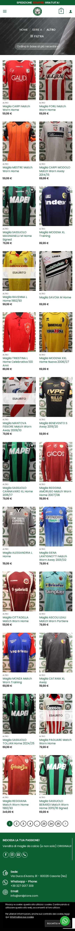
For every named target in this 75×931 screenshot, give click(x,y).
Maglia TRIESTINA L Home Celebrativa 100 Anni (18, 361)
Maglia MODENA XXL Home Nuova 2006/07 (54, 360)
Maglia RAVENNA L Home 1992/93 (15, 299)
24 (51, 823)
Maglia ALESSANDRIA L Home (17, 554)
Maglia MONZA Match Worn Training (17, 680)
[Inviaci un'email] (18, 855)
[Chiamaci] (25, 855)
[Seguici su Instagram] (12, 855)
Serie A (37, 30)
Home (24, 30)
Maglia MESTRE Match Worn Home (17, 169)
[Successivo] (65, 824)
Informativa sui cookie (22, 917)
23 (43, 823)
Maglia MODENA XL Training (52, 234)
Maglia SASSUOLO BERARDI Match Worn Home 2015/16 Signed (54, 804)
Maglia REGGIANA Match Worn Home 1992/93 (16, 804)
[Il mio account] (70, 11)
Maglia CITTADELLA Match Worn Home (16, 619)
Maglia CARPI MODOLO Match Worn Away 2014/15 (54, 171)
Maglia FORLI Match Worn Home (52, 108)
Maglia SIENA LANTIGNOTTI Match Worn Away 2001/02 (53, 556)
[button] (5, 11)
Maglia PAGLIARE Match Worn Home (55, 742)
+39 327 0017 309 (22, 886)
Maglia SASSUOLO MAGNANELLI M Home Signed (17, 236)
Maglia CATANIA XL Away (52, 680)
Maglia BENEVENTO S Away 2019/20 (53, 425)
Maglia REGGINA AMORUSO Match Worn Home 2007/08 (55, 491)
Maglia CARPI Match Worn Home (16, 108)
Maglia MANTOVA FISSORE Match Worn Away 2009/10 (17, 426)
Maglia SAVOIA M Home (55, 297)
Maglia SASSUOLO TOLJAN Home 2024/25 (18, 742)
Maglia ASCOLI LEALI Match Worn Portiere (53, 619)
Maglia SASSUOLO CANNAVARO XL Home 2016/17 (18, 491)
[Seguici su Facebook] (6, 855)
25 (58, 823)
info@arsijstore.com (24, 896)
